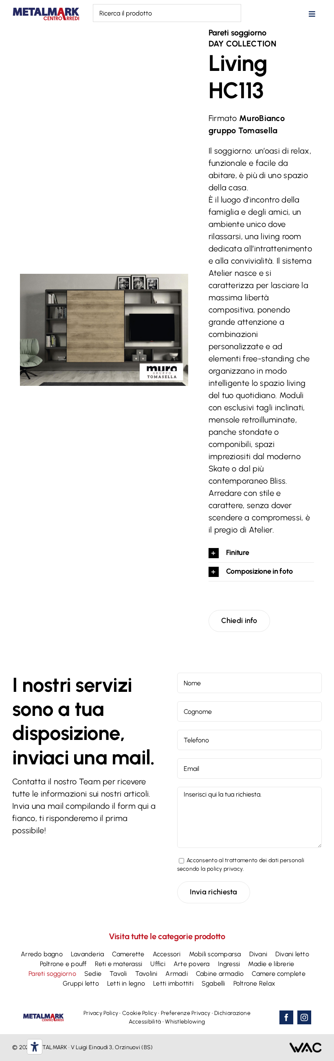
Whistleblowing (185, 1021)
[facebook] (286, 1017)
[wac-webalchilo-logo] (305, 1046)
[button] (261, 553)
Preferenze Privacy (185, 1013)
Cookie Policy (139, 1013)
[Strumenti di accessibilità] (34, 1046)
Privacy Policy (101, 1013)
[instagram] (304, 1017)
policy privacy (225, 868)
